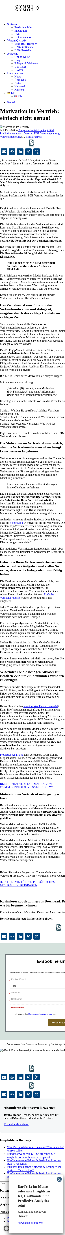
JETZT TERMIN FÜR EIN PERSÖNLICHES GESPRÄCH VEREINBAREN (27, 883)
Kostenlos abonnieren (16, 1124)
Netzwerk (20, 86)
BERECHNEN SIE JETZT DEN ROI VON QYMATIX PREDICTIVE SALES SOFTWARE (28, 785)
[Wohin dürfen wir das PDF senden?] (31, 143)
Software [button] (12, 24)
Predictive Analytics (11, 133)
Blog (17, 60)
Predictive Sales (23, 27)
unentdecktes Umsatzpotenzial (40, 706)
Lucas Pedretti (34, 136)
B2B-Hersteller (23, 50)
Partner (18, 83)
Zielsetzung (16, 522)
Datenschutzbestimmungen (40, 1014)
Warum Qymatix (16, 40)
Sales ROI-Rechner (25, 43)
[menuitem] (36, 31)
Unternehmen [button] (15, 73)
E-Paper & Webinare (26, 63)
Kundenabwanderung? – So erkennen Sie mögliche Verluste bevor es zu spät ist (31, 1155)
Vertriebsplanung (50, 133)
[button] (4, 151)
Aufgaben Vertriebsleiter (32, 130)
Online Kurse (22, 56)
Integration (20, 30)
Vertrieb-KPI (31, 133)
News (17, 76)
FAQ (17, 33)
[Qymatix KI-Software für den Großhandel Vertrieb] (32, 10)
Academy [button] (12, 53)
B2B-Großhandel (24, 47)
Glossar (18, 69)
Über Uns (20, 79)
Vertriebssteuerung (10, 136)
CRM (50, 130)
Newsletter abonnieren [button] (30, 1222)
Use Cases (20, 66)
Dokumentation (23, 37)
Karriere (19, 89)
